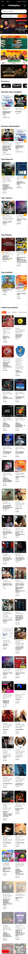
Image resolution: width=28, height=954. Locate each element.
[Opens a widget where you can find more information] (5, 951)
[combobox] (14, 16)
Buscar (23, 16)
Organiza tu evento (22, 1)
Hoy (9, 312)
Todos (4, 312)
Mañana (14, 312)
